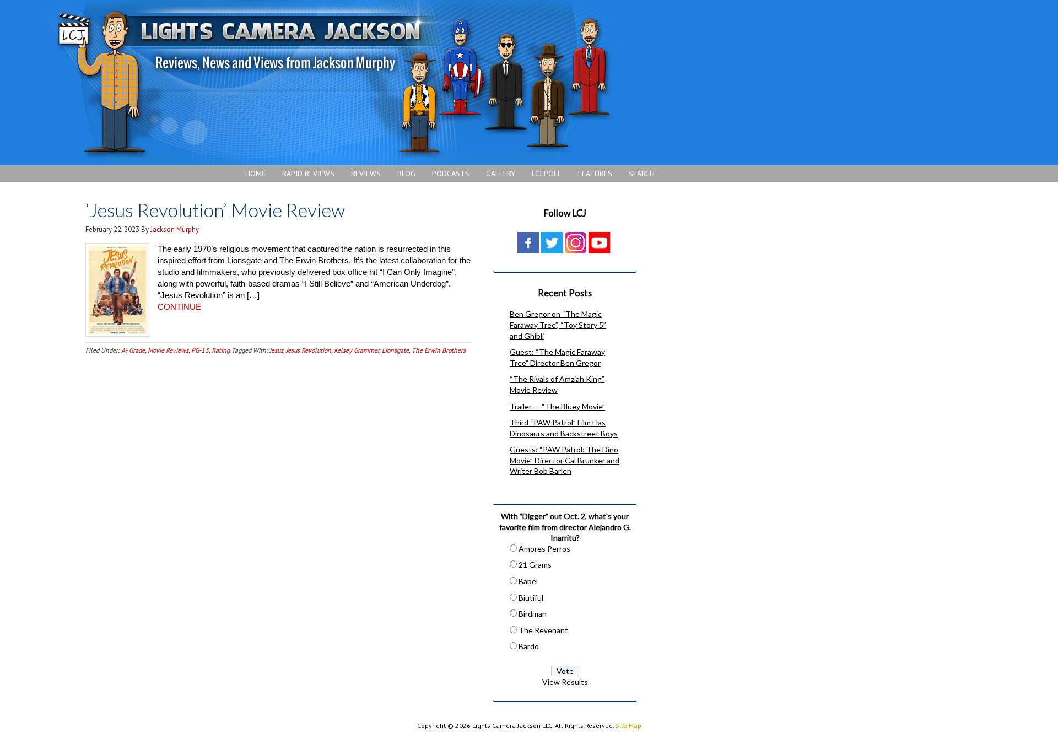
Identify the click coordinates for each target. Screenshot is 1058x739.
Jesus (276, 350)
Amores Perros (544, 548)
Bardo (529, 646)
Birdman (533, 613)
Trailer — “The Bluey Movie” (557, 406)
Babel (528, 581)
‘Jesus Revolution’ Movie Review (215, 209)
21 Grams (535, 564)
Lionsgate (395, 350)
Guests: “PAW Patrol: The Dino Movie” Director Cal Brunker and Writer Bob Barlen (564, 460)
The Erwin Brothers (439, 350)
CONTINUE (179, 306)
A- (123, 350)
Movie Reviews (168, 350)
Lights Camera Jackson (333, 82)
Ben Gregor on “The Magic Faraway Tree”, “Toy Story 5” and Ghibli (558, 324)
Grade (137, 350)
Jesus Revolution (308, 350)
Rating (221, 350)
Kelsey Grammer (356, 350)
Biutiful (531, 597)
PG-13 (200, 350)
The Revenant (543, 630)
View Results (565, 682)
